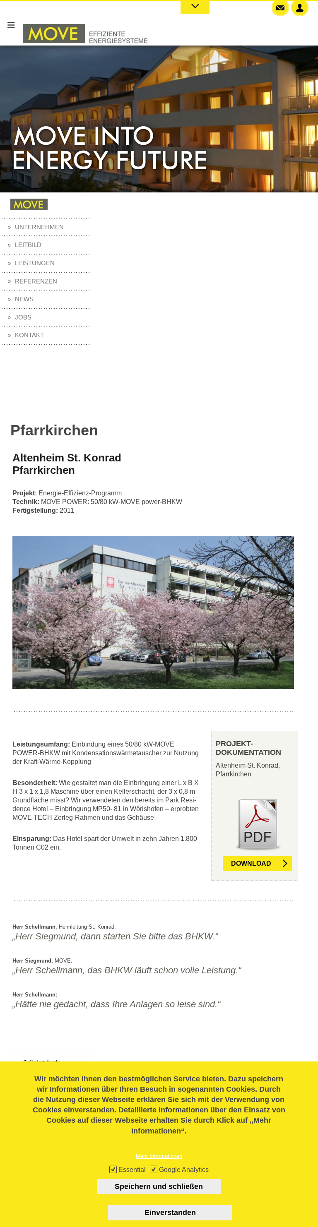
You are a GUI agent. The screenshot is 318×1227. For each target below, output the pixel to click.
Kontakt (29, 335)
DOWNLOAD (251, 863)
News (24, 299)
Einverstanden (170, 1212)
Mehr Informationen (159, 1156)
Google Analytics (184, 1169)
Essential (132, 1169)
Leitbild (28, 244)
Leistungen (35, 263)
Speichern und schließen (159, 1186)
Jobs (23, 317)
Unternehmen (39, 227)
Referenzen (36, 281)
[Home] (85, 51)
